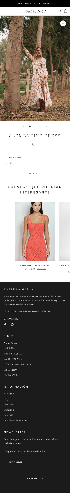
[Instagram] (12, 324)
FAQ (6, 399)
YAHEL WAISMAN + (14, 359)
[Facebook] (5, 324)
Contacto (8, 404)
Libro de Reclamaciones (15, 421)
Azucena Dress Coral (35, 265)
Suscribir (16, 462)
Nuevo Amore (10, 343)
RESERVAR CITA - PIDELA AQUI (35, 3)
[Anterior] (23, 126)
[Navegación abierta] (4, 11)
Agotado (35, 173)
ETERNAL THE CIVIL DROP (17, 364)
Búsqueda (9, 410)
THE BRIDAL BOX (13, 354)
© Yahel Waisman (35, 485)
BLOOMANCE (11, 375)
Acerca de (9, 394)
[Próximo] (46, 126)
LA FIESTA (9, 348)
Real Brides (9, 415)
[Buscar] (59, 11)
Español (33, 478)
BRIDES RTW (10, 370)
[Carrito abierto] (65, 11)
